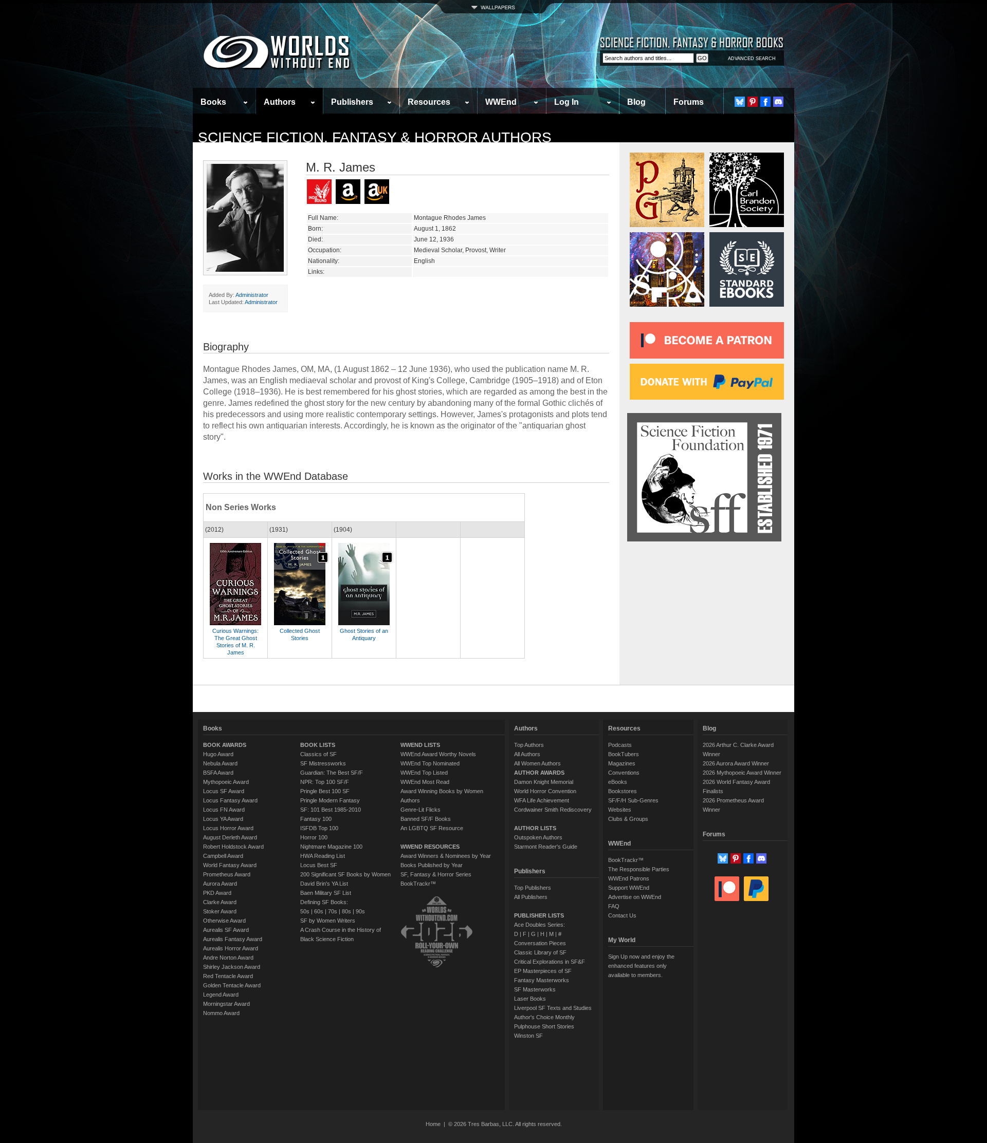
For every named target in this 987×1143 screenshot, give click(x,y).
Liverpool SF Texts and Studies (553, 1008)
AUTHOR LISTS (535, 828)
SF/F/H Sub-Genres (633, 800)
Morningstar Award (226, 1004)
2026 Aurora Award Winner (736, 763)
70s (332, 911)
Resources (429, 102)
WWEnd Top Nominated (430, 763)
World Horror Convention (545, 791)
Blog (636, 102)
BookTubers (623, 754)
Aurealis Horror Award (230, 948)
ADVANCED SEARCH (752, 58)
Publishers (352, 102)
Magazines (621, 763)
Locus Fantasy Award (230, 800)
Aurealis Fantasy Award (232, 939)
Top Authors (529, 745)
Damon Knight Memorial (543, 782)
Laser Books (530, 999)
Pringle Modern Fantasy (330, 800)
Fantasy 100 (316, 819)
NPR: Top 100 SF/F (324, 782)
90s (360, 911)
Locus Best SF (318, 865)
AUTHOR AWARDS (539, 773)
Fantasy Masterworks (541, 980)
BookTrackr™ (418, 883)
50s (304, 911)
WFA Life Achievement (541, 800)
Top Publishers (532, 888)
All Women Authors (537, 763)
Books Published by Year (431, 865)
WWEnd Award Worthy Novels (438, 754)
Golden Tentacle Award (232, 985)
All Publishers (530, 897)
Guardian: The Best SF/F (331, 773)
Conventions (623, 773)
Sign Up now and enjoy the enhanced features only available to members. (641, 965)
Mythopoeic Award (226, 782)
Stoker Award (219, 911)
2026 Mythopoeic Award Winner (742, 773)
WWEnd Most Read (424, 782)
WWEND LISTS (420, 745)
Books (213, 102)
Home (433, 1124)
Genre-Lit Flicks (420, 810)
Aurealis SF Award (226, 930)
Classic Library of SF (540, 952)
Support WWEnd (628, 888)
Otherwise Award (224, 920)
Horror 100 (313, 837)
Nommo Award (221, 1013)
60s (318, 911)
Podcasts (620, 745)
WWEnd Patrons (628, 878)
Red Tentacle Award (228, 976)
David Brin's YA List (324, 883)
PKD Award (217, 893)
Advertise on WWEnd (634, 897)
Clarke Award (219, 902)
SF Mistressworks (323, 763)
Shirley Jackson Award (231, 967)
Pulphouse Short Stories (544, 1026)
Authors (280, 102)
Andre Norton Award (228, 957)
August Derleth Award (230, 837)
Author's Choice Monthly (544, 1017)
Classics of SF (318, 754)
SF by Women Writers (327, 920)
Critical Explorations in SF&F (549, 962)
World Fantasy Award (230, 865)
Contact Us (622, 915)
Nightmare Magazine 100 (331, 847)
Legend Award (221, 994)
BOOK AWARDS (224, 745)
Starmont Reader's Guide (545, 847)
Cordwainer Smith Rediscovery (553, 810)
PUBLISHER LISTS (539, 915)
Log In (566, 102)
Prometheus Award (226, 874)
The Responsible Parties (638, 869)
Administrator (251, 295)
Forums (688, 102)
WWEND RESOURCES (430, 847)
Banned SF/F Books (425, 819)
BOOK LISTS (317, 745)
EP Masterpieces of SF (543, 971)
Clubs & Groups (628, 819)
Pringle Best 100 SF (325, 791)
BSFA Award (218, 773)
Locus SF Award (223, 791)
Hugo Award (218, 754)
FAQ (613, 906)
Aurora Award (220, 883)
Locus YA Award (223, 819)
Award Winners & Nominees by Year (445, 856)
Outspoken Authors (538, 837)
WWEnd (501, 102)
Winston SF (528, 1036)
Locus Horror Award (228, 828)
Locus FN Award (224, 810)
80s (346, 911)
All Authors (527, 754)
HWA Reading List (322, 856)
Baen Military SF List (325, 893)
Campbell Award (223, 856)
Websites (619, 810)
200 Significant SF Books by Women (345, 874)
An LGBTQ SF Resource (431, 828)
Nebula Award (220, 763)
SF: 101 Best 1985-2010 (330, 810)
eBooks (617, 782)
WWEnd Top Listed (424, 773)
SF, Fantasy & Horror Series (435, 874)
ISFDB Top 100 (319, 828)
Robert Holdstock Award (233, 847)
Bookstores (622, 791)
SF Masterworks (535, 989)
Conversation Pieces (540, 943)
